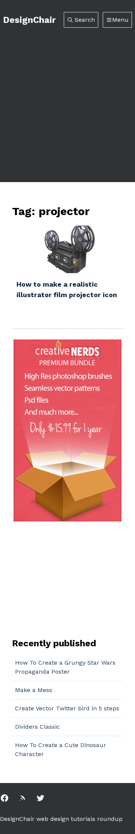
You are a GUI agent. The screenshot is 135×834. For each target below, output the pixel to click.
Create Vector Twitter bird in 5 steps (67, 708)
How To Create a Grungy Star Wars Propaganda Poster (65, 667)
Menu (120, 19)
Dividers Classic (37, 726)
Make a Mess (33, 690)
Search (85, 19)
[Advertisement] (67, 98)
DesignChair (29, 20)
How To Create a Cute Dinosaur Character (60, 749)
